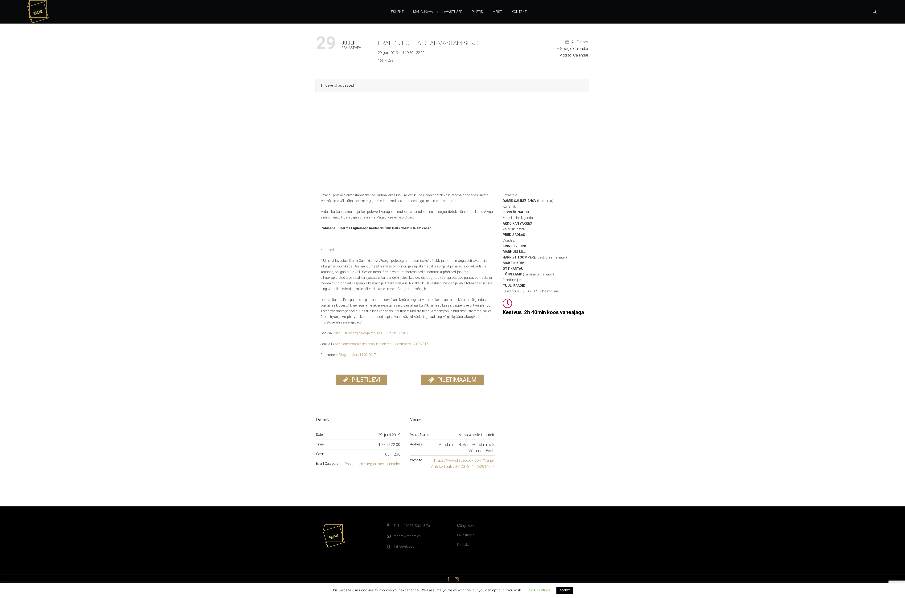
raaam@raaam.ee (407, 536)
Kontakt (463, 544)
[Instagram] (457, 579)
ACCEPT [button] (564, 590)
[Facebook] (448, 579)
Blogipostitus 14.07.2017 (357, 355)
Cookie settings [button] (539, 590)
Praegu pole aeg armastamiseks (372, 463)
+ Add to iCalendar (572, 55)
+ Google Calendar (572, 48)
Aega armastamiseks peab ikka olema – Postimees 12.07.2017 (381, 344)
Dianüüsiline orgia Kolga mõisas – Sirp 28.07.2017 (371, 333)
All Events (579, 42)
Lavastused (465, 535)
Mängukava (466, 526)
